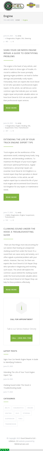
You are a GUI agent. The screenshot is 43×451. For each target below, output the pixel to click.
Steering (28, 38)
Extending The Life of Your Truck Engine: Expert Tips (19, 373)
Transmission (23, 128)
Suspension (9, 128)
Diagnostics (11, 38)
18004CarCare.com (21, 444)
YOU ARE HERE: (9, 20)
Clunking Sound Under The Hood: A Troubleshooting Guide (19, 231)
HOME (17, 20)
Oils (22, 38)
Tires (16, 128)
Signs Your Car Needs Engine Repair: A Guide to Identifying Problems (21, 53)
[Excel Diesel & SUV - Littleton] (14, 6)
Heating (24, 126)
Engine (18, 38)
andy (19, 36)
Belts (8, 215)
